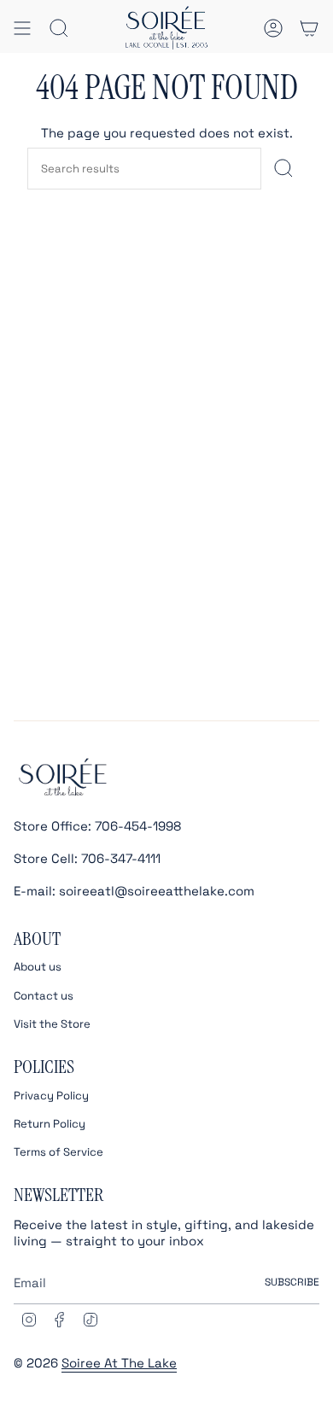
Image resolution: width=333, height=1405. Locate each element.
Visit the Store (52, 1024)
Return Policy (49, 1123)
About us (37, 966)
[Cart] (309, 27)
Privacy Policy (51, 1095)
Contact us (43, 995)
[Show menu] (22, 27)
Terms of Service (58, 1152)
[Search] (283, 168)
